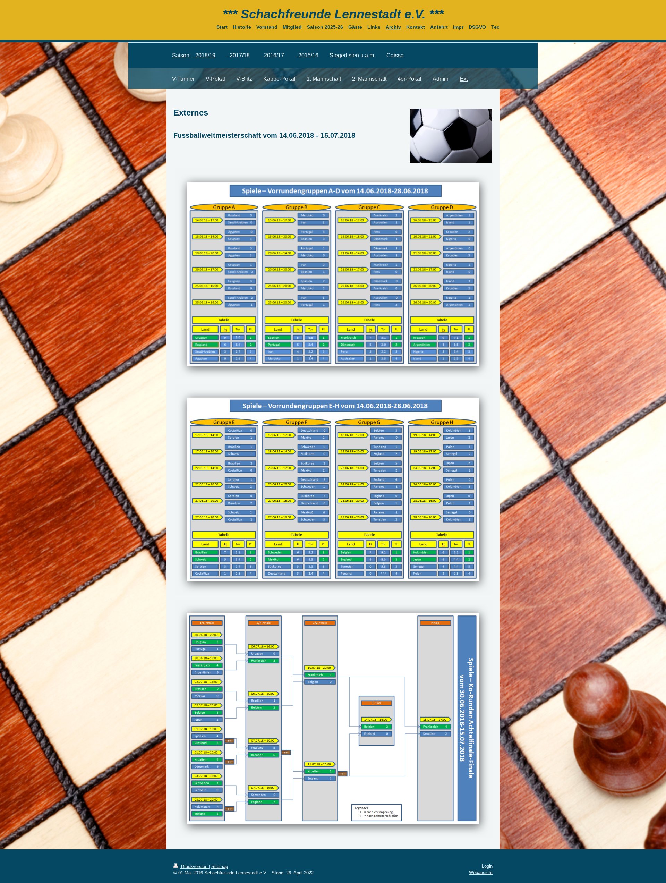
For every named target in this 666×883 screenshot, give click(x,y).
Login (487, 866)
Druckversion (194, 866)
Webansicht (481, 872)
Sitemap (219, 866)
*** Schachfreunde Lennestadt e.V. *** (333, 14)
